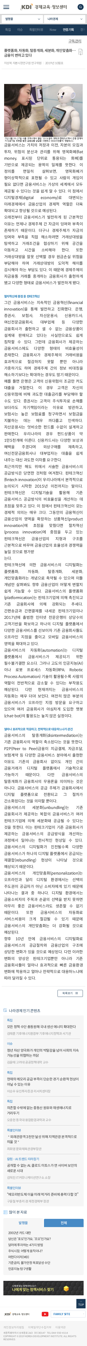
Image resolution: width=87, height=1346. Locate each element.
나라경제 (53, 19)
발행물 (9, 19)
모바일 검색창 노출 (81, 7)
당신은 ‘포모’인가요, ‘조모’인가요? (29, 1239)
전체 (64, 1223)
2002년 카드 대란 (19, 1233)
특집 (8, 30)
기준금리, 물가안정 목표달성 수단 (29, 1263)
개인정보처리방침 (13, 1327)
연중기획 (68, 30)
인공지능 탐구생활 (19, 1269)
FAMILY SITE (61, 1314)
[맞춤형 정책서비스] (43, 1288)
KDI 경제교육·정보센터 (43, 7)
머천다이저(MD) (18, 1257)
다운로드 (81, 52)
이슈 (20, 30)
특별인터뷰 (36, 30)
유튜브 (45, 1314)
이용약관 (60, 1327)
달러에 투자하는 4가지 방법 (25, 1245)
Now (53, 30)
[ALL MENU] (6, 7)
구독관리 (74, 41)
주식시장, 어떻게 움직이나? (25, 1251)
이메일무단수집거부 (39, 1327)
